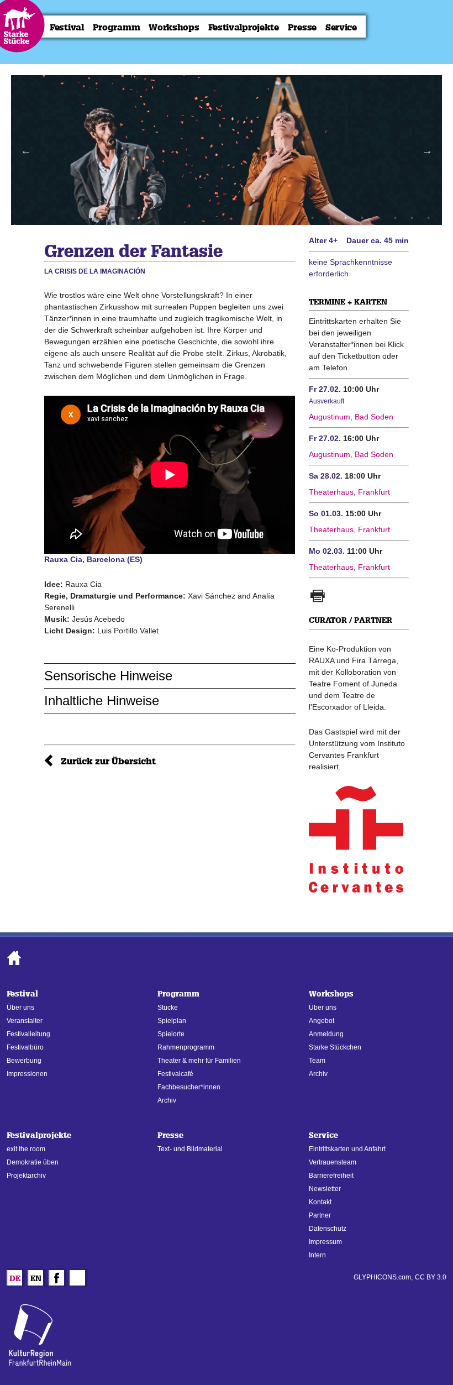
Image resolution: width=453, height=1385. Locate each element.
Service (341, 27)
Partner (320, 1215)
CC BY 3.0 (430, 1277)
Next (427, 150)
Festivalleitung (28, 1034)
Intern (317, 1255)
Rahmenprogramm (185, 1047)
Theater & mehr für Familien (199, 1060)
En (35, 1279)
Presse (302, 27)
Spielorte (171, 1034)
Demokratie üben (33, 1162)
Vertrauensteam (332, 1162)
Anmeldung (326, 1034)
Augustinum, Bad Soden (351, 416)
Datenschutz (327, 1228)
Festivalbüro (25, 1047)
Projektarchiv (26, 1175)
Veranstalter (25, 1021)
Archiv (166, 1100)
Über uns (20, 1007)
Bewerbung (24, 1060)
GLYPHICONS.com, (383, 1277)
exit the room (26, 1149)
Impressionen (27, 1074)
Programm (116, 27)
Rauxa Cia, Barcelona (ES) (93, 559)
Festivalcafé (175, 1074)
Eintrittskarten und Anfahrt (347, 1149)
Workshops (174, 27)
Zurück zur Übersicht (108, 761)
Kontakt (320, 1202)
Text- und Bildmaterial (190, 1149)
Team (317, 1060)
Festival (67, 27)
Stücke (167, 1007)
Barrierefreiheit (331, 1175)
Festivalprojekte (243, 27)
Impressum (325, 1242)
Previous (25, 150)
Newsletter (325, 1189)
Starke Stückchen (335, 1047)
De (14, 1279)
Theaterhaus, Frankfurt (349, 491)
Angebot (321, 1021)
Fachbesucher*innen (188, 1087)
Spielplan (171, 1021)
